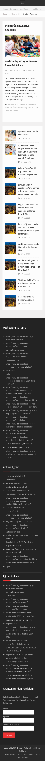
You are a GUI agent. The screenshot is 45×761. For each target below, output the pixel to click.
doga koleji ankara (13, 546)
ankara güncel (12, 511)
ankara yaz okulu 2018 (15, 476)
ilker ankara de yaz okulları (17, 447)
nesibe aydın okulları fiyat (17, 640)
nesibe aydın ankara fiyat (16, 487)
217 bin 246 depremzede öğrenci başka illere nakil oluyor (29, 247)
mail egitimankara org (15, 350)
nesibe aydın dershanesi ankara (19, 612)
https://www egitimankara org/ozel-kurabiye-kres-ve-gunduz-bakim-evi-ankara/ (21, 454)
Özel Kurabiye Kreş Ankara (23, 107)
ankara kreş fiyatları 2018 (17, 662)
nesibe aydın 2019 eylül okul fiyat (20, 616)
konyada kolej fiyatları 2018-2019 (20, 494)
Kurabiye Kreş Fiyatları (16, 104)
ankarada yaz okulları (15, 507)
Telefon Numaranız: (11, 724)
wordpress (10, 370)
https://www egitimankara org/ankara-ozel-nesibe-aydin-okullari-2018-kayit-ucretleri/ (19, 390)
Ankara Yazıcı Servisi (24, 754)
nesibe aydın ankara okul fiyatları (20, 563)
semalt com (11, 595)
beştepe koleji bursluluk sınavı (19, 521)
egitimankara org (13, 360)
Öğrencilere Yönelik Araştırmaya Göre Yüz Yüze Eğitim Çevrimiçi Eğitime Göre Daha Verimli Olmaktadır (27, 151)
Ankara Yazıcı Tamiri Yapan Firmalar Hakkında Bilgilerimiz (27, 171)
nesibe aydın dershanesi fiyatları (19, 678)
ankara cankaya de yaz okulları (19, 444)
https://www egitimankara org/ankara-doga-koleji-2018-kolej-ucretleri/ (21, 381)
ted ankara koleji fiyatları (16, 483)
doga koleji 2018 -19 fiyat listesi (19, 542)
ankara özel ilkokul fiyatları (17, 490)
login (8, 374)
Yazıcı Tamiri (10, 754)
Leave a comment (11, 110)
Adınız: (5, 708)
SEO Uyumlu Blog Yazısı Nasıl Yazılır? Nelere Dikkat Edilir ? (28, 283)
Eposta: (6, 716)
